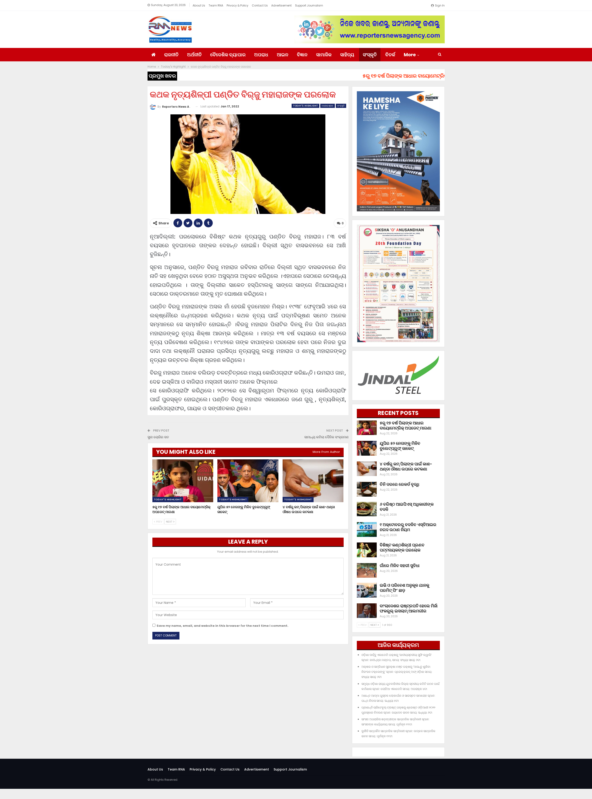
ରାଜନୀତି (171, 54)
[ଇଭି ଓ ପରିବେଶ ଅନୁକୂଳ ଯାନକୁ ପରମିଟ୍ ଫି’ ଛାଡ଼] (367, 590)
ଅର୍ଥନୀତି (194, 54)
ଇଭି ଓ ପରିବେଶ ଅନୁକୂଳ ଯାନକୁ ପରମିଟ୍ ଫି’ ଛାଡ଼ (404, 587)
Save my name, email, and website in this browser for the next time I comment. (222, 626)
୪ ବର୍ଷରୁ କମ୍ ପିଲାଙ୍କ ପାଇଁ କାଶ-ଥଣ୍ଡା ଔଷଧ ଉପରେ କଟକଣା (406, 466)
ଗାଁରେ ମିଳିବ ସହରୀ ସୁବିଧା (399, 565)
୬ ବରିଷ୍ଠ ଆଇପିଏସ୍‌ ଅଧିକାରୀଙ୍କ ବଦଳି (407, 506)
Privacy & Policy (237, 5)
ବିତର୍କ (390, 54)
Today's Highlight (305, 105)
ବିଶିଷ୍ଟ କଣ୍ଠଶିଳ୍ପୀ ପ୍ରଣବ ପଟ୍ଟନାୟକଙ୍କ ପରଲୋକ (402, 547)
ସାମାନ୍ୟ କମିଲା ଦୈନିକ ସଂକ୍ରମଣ (326, 437)
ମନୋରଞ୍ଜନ (327, 105)
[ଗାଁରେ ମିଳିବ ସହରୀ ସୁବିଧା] (367, 570)
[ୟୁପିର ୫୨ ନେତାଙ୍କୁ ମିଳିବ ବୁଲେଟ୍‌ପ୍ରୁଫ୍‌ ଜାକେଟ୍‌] (247, 480)
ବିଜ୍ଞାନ (302, 54)
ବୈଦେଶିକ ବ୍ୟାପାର (228, 54)
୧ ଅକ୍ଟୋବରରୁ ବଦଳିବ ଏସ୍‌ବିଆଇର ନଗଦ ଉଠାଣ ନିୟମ (408, 527)
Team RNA (216, 5)
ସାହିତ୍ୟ (347, 54)
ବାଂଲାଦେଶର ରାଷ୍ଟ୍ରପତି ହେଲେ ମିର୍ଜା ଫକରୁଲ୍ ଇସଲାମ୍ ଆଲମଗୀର (409, 608)
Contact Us (260, 5)
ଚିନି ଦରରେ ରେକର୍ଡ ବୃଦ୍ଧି (399, 484)
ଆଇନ (282, 54)
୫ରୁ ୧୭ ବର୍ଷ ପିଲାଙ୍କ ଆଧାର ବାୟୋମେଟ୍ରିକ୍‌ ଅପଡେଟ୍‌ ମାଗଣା (405, 425)
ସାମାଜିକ (324, 54)
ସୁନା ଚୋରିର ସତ (158, 437)
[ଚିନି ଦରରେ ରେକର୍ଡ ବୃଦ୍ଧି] (367, 489)
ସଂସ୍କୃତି (370, 54)
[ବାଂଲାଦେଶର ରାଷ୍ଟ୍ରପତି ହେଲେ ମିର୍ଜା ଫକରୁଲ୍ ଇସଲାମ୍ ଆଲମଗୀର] (367, 610)
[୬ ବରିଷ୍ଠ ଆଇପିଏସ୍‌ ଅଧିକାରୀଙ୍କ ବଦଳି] (367, 509)
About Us (199, 5)
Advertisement (281, 5)
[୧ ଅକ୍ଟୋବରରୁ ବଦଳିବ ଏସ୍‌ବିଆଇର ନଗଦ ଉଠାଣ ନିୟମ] (367, 529)
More (410, 54)
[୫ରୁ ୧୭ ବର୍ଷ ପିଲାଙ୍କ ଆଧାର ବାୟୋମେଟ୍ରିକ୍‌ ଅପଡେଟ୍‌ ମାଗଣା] (182, 480)
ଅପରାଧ (261, 54)
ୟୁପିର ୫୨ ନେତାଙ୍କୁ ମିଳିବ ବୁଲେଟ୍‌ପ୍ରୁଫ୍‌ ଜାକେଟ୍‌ (400, 445)
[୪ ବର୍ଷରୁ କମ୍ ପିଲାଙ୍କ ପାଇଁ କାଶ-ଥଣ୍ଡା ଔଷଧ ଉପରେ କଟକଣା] (313, 480)
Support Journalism (309, 5)
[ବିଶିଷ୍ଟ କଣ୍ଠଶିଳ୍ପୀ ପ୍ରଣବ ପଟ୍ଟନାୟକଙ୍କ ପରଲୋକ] (367, 549)
